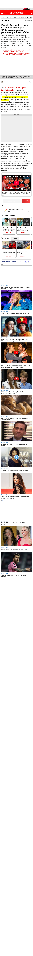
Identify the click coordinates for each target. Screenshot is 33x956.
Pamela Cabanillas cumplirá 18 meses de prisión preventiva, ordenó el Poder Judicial (16, 50)
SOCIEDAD (26, 17)
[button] (2, 13)
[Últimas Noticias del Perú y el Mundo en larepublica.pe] (16, 13)
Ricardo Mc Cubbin (9, 82)
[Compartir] (29, 81)
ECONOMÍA (20, 17)
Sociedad (5, 20)
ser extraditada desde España (15, 88)
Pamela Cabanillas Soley (15, 206)
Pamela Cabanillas (7, 90)
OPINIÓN (14, 17)
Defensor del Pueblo (21, 9)
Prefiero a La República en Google (15, 210)
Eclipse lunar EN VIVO (9, 9)
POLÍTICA (9, 17)
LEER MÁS (8, 232)
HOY (1, 9)
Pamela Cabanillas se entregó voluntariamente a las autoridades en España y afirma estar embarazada (16, 54)
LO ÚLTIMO (3, 17)
